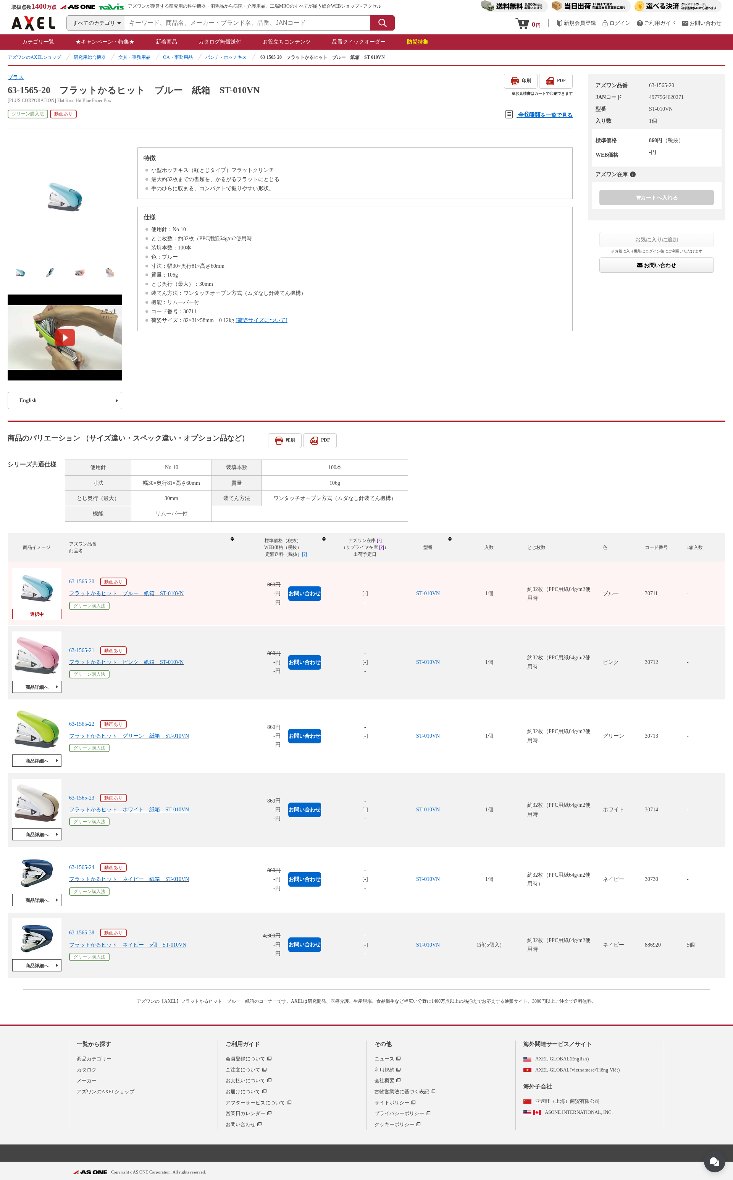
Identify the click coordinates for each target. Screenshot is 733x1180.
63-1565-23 (81, 798)
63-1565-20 (81, 581)
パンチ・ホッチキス (226, 57)
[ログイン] (616, 23)
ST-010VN (428, 593)
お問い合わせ (659, 265)
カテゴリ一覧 (38, 42)
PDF (561, 80)
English (28, 400)
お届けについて (243, 1091)
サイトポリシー (392, 1103)
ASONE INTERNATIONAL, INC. (579, 1112)
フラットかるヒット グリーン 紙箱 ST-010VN (129, 736)
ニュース (384, 1059)
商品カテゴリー (94, 1059)
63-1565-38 (81, 933)
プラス (16, 77)
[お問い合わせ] (702, 23)
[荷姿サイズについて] (261, 320)
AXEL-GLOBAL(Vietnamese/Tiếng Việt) (577, 1070)
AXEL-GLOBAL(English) (562, 1059)
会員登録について (245, 1059)
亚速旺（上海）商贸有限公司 (567, 1101)
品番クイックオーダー (359, 42)
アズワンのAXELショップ (34, 57)
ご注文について (243, 1070)
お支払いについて (245, 1080)
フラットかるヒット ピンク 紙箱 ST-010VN (126, 662)
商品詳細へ (37, 687)
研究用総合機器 (90, 57)
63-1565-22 (81, 724)
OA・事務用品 (178, 57)
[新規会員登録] (576, 23)
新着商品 (166, 42)
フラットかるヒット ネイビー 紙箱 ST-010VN (129, 879)
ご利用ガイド (243, 1044)
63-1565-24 (81, 867)
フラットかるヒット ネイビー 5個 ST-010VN (127, 945)
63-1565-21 (81, 650)
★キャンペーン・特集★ (105, 42)
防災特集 (417, 42)
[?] (633, 174)
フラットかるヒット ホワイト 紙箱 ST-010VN (129, 810)
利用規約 (384, 1070)
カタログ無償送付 (220, 42)
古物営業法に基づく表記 (402, 1091)
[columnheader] (151, 547)
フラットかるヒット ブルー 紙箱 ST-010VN (126, 593)
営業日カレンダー (245, 1113)
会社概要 (384, 1080)
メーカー (87, 1080)
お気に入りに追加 (656, 239)
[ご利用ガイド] (656, 23)
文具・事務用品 (134, 57)
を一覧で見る (545, 114)
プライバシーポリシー (399, 1113)
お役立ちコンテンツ (287, 42)
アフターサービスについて (255, 1103)
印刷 (526, 80)
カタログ (87, 1070)
